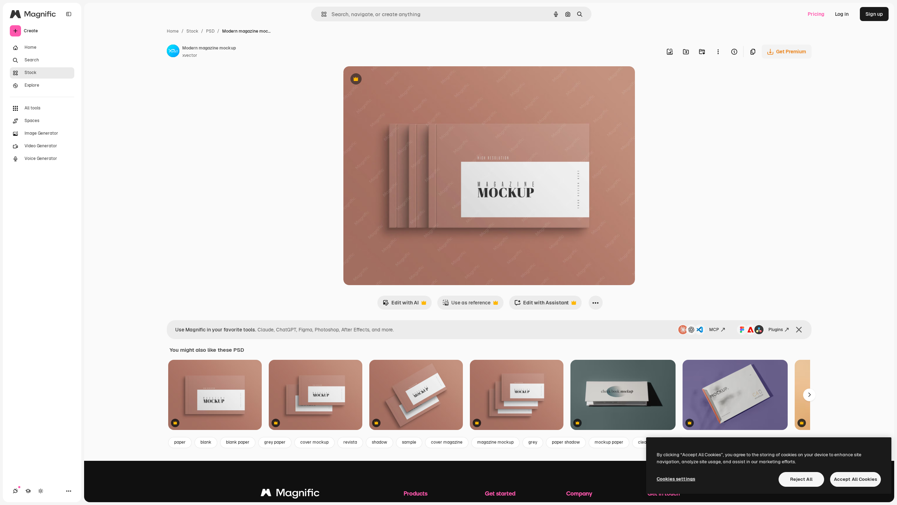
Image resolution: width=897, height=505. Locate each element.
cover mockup (314, 442)
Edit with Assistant (541, 304)
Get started (500, 493)
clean (643, 442)
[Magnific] (290, 494)
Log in (842, 14)
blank (205, 442)
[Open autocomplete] (321, 14)
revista (350, 442)
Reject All (801, 479)
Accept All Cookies (855, 479)
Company (579, 493)
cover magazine (447, 442)
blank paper (237, 442)
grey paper (275, 442)
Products (415, 493)
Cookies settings (676, 479)
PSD (210, 31)
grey (532, 442)
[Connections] (15, 491)
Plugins (775, 329)
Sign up (874, 14)
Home (173, 31)
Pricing (816, 14)
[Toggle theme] (40, 491)
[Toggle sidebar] (68, 14)
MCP (714, 329)
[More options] (718, 52)
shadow (379, 442)
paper (180, 442)
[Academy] (28, 491)
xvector (189, 55)
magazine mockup (495, 442)
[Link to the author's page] (173, 52)
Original (388, 79)
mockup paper (609, 442)
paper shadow (566, 442)
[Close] (799, 329)
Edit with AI (401, 304)
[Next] (809, 395)
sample (409, 442)
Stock (192, 31)
